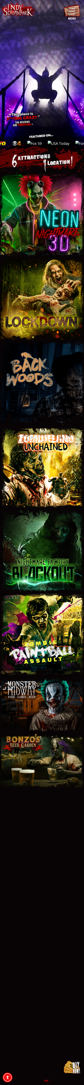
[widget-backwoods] (42, 342)
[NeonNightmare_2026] (42, 174)
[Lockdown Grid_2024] (42, 258)
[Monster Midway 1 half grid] (42, 679)
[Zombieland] (42, 426)
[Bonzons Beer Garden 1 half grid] (42, 735)
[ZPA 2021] (42, 594)
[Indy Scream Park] (18, 4)
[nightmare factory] (42, 510)
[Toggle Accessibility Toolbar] (7, 1077)
